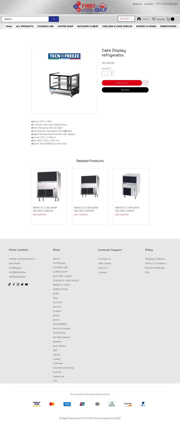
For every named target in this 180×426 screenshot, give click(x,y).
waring (56, 359)
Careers (102, 272)
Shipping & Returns (155, 258)
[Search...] (54, 19)
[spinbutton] (108, 73)
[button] (126, 19)
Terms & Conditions (155, 263)
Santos (56, 354)
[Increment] (112, 73)
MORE (56, 293)
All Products (59, 263)
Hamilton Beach (61, 337)
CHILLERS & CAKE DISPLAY (66, 280)
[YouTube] (26, 284)
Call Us (166, 3)
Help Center (104, 263)
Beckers (57, 341)
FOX (55, 380)
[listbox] (126, 19)
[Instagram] (18, 284)
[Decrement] (104, 73)
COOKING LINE (60, 267)
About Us (103, 267)
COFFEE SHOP (60, 271)
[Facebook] (13, 284)
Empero (57, 311)
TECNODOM (59, 332)
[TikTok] (9, 284)
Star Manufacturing (63, 367)
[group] (90, 196)
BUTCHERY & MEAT (62, 276)
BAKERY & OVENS (61, 284)
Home (56, 258)
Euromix (57, 306)
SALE (55, 298)
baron (56, 319)
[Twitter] (22, 284)
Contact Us (104, 258)
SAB (55, 350)
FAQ (147, 272)
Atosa (56, 315)
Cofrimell (58, 363)
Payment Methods (155, 267)
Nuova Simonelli (61, 328)
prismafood (59, 346)
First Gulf (57, 302)
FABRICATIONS (60, 289)
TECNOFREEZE (60, 324)
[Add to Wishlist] (146, 83)
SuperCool (58, 376)
